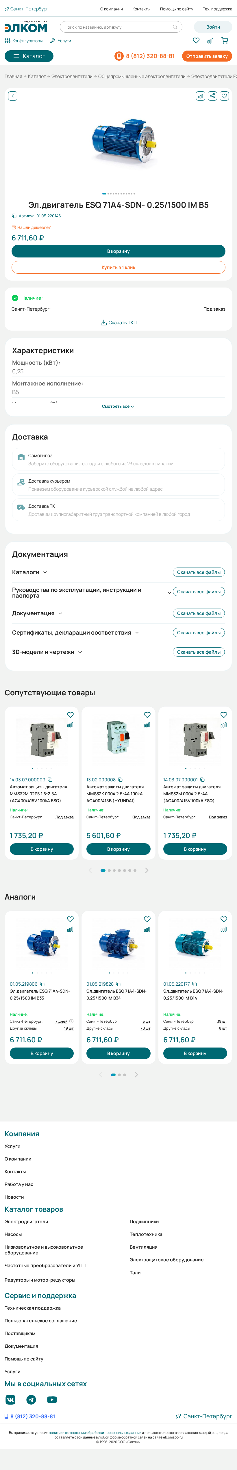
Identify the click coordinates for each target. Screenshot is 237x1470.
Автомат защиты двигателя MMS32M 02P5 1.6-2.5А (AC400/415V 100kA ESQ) (38, 793)
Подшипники (144, 1221)
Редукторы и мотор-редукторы (40, 1280)
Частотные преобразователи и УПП (45, 1265)
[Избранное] (196, 41)
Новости (14, 1197)
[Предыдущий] (90, 871)
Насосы (13, 1234)
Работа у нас (19, 1184)
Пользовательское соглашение (41, 1320)
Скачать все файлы (199, 572)
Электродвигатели (71, 76)
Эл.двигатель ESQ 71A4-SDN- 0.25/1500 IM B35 (40, 994)
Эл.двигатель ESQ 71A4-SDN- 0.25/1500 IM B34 (116, 994)
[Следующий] (146, 871)
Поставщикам (20, 1333)
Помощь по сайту (176, 9)
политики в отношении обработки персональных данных (95, 1432)
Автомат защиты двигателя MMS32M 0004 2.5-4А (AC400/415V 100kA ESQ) (192, 793)
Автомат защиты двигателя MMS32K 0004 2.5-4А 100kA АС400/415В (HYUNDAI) (115, 793)
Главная (13, 76)
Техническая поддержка (33, 1308)
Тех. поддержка (217, 9)
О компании (111, 9)
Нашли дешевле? (34, 227)
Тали (135, 1273)
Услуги (13, 1146)
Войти (213, 27)
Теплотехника (146, 1234)
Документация (21, 1346)
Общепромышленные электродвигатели (142, 76)
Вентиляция (144, 1247)
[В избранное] (70, 715)
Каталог (37, 76)
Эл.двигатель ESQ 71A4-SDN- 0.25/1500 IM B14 (193, 994)
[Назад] (12, 96)
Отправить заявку (207, 56)
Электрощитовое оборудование (167, 1260)
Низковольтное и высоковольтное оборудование (44, 1250)
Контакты (141, 9)
